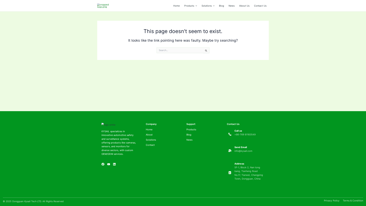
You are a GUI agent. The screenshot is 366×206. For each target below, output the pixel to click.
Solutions (151, 139)
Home (149, 129)
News (189, 139)
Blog (188, 134)
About (149, 134)
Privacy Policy (331, 200)
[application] (195, 5)
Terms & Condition (353, 200)
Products (191, 129)
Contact (150, 144)
